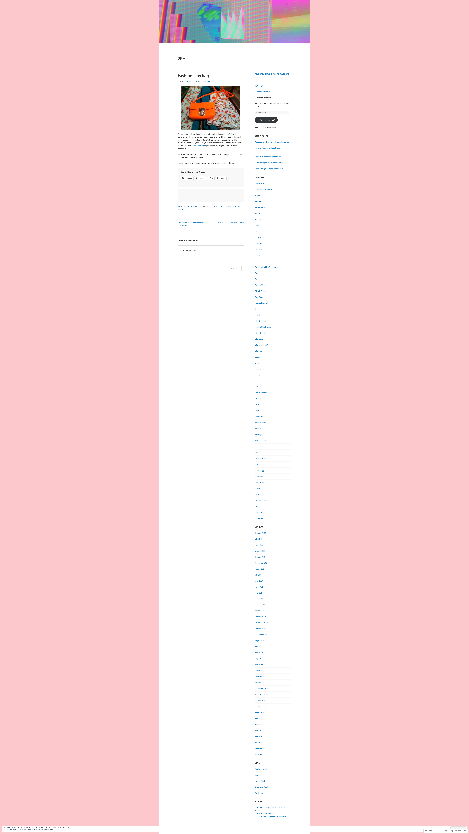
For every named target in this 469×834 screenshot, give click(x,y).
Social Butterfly (261, 458)
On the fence (260, 404)
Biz (256, 231)
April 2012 (259, 736)
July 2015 (258, 539)
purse (227, 206)
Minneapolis (259, 369)
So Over (258, 452)
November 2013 (261, 622)
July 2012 (258, 718)
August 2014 (260, 569)
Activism (258, 195)
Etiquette (259, 261)
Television (259, 476)
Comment (235, 268)
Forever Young (260, 285)
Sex (256, 446)
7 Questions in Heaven (264, 189)
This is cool (259, 482)
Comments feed (261, 787)
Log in (257, 775)
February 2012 (260, 748)
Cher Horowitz (199, 145)
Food (257, 279)
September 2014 (261, 563)
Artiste (257, 213)
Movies (258, 381)
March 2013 (260, 670)
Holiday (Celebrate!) (263, 327)
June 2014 (259, 581)
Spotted (258, 464)
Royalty (258, 434)
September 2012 (261, 706)
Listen (257, 357)
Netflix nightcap (261, 392)
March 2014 (260, 599)
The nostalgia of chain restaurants (269, 168)
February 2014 (260, 605)
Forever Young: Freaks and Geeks (230, 222)
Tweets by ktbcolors (263, 91)
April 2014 (259, 593)
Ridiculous (259, 428)
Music (257, 387)
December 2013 (261, 616)
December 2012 (261, 688)
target (231, 206)
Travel (257, 488)
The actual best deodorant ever (268, 157)
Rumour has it (260, 440)
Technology (259, 470)
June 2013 (259, 652)
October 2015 (260, 533)
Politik (257, 410)
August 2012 (260, 712)
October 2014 (260, 557)
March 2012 (260, 742)
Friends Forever (261, 291)
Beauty (258, 225)
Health (257, 315)
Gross (257, 309)
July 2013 (258, 646)
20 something (260, 183)
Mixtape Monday (261, 375)
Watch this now (261, 500)
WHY (257, 506)
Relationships (260, 422)
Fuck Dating (259, 297)
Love (196, 206)
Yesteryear (259, 518)
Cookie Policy (48, 830)
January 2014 (260, 611)
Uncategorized (260, 494)
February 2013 (260, 676)
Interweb (258, 351)
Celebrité (258, 243)
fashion (221, 206)
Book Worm (259, 237)
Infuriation (259, 339)
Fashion (191, 206)
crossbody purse (212, 206)
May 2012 (259, 730)
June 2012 (259, 724)
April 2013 (259, 664)
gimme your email (263, 97)
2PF (181, 58)
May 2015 (259, 545)
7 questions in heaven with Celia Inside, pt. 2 (273, 142)
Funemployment (261, 303)
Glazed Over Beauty (265, 813)
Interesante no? (261, 345)
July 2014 (258, 575)
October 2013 (260, 628)
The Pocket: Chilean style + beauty (271, 816)
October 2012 (260, 700)
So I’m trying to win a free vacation (269, 163)
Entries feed (260, 781)
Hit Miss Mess (260, 321)
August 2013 (260, 640)
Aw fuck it (259, 219)
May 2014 (259, 587)
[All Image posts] (179, 206)
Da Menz (258, 249)
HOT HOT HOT (261, 333)
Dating (257, 255)
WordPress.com (261, 793)
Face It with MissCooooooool (267, 267)
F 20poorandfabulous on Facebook (272, 74)
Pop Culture (259, 416)
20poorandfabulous (208, 81)
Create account (261, 769)
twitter (259, 86)
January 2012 (260, 754)
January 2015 (260, 551)
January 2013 (260, 682)
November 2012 (261, 694)
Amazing (258, 201)
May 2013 (259, 658)
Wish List (258, 512)
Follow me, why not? (266, 120)
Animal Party (260, 207)
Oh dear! (258, 398)
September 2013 (261, 634)
